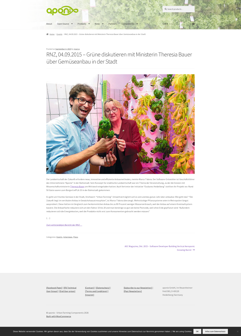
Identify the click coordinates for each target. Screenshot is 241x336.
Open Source (63, 23)
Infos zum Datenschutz (215, 331)
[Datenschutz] (103, 287)
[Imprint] (89, 294)
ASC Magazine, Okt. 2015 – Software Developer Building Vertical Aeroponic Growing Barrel (160, 248)
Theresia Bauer (77, 186)
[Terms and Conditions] (96, 291)
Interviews (67, 237)
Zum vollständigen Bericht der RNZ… (64, 224)
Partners (112, 23)
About (49, 23)
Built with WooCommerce (58, 316)
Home (52, 34)
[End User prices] (67, 291)
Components (128, 23)
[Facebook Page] (54, 287)
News (97, 23)
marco (77, 49)
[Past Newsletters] (133, 291)
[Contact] (89, 287)
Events (59, 34)
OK (197, 331)
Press (75, 237)
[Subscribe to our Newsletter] (138, 287)
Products (82, 23)
